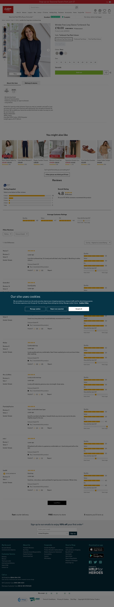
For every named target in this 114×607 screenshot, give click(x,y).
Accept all (79, 309)
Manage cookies (35, 309)
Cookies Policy (84, 303)
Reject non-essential (57, 309)
